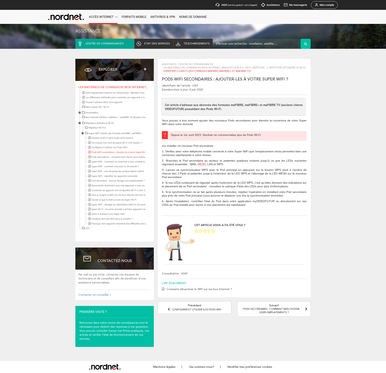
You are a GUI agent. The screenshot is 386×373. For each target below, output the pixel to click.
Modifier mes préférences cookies (250, 367)
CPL (88, 228)
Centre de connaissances (195, 64)
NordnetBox (92, 113)
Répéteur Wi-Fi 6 (97, 128)
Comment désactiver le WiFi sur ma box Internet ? (199, 289)
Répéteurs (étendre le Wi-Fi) (100, 123)
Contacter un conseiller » (94, 295)
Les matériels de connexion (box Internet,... (113, 87)
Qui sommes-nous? (201, 367)
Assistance (169, 64)
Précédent (196, 307)
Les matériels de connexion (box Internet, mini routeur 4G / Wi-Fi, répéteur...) (215, 68)
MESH (202, 164)
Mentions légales (164, 367)
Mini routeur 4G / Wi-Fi (97, 107)
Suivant (271, 309)
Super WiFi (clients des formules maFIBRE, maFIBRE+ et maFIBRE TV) (123, 133)
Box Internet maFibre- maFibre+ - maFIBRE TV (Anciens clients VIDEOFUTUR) (124, 117)
